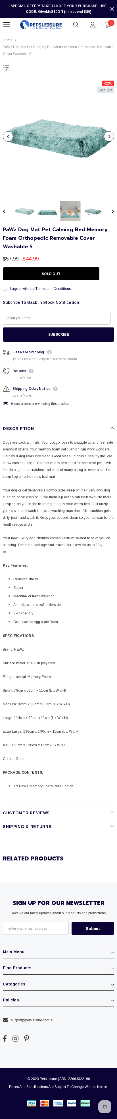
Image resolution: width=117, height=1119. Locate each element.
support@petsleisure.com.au (33, 1020)
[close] (112, 9)
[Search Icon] (76, 25)
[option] (58, 136)
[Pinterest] (26, 1038)
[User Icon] (93, 25)
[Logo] (41, 24)
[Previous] (8, 136)
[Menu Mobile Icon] (6, 24)
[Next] (109, 136)
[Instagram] (15, 1038)
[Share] (108, 274)
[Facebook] (5, 1038)
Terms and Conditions (53, 289)
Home (7, 40)
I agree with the (22, 289)
